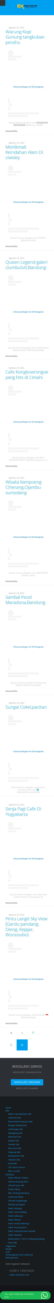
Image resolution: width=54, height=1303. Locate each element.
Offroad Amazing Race (18, 1181)
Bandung (10, 1174)
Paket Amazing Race (17, 1227)
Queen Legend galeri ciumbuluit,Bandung (26, 264)
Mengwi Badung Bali (17, 1125)
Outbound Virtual (15, 1197)
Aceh (8, 1252)
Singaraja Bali (14, 1152)
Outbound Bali (14, 1117)
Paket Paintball (14, 1235)
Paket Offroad (14, 1219)
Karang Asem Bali (16, 1155)
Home (8, 1107)
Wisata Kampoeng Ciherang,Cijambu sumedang (24, 487)
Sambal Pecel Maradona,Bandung (25, 599)
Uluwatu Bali (13, 1144)
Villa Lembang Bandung (18, 1193)
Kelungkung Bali (15, 1133)
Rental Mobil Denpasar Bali (20, 1121)
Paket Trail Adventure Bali (19, 1114)
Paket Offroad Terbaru (18, 1177)
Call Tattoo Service (16, 1167)
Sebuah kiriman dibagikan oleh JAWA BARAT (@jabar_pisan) (28, 574)
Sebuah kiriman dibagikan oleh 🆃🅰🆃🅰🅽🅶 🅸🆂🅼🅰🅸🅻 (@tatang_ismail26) (28, 124)
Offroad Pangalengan (17, 1200)
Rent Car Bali (14, 1171)
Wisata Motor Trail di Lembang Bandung (26, 1239)
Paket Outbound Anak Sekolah (21, 1231)
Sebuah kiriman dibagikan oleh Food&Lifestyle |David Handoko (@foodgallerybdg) (28, 349)
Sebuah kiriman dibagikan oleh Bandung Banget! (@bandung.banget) (28, 684)
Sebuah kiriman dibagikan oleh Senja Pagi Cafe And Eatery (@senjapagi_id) (28, 895)
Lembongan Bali (15, 1129)
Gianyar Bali (13, 1140)
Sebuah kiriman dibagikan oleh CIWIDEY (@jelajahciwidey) (28, 239)
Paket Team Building (17, 1212)
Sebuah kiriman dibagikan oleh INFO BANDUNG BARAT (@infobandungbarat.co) (28, 459)
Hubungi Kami (12, 1257)
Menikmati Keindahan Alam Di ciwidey (24, 152)
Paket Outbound (15, 1216)
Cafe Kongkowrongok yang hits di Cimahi (27, 374)
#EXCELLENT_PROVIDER (27, 1082)
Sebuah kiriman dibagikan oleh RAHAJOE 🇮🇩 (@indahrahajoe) (28, 1016)
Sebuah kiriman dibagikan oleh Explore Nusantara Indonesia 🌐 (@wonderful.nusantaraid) (28, 789)
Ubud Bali (12, 1163)
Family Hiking (14, 1189)
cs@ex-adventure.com (19, 1274)
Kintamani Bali (14, 1136)
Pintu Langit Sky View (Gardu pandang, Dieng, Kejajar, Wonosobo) (26, 926)
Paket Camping (15, 1208)
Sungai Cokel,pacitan (26, 707)
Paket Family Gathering (18, 1223)
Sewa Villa (12, 1242)
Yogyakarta (11, 1246)
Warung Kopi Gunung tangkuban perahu (25, 37)
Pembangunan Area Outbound (19, 1254)
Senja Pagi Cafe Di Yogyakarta (23, 811)
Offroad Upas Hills (16, 1185)
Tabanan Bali (14, 1159)
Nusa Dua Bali (14, 1148)
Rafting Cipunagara (16, 1204)
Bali (7, 1110)
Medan (9, 1249)
